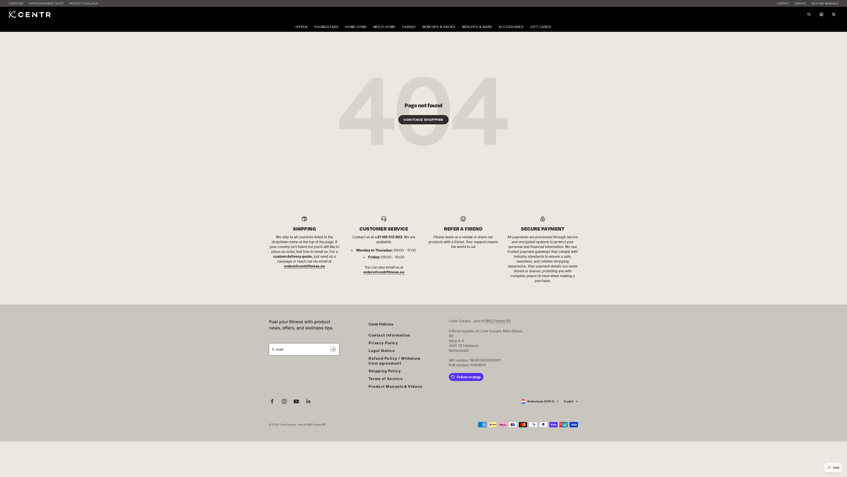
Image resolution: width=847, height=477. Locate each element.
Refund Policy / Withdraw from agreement (394, 361)
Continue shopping (423, 120)
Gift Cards (540, 27)
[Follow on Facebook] (272, 401)
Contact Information (389, 335)
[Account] (821, 14)
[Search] (809, 14)
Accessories (511, 27)
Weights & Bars (477, 27)
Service (800, 3)
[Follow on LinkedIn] (308, 401)
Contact (783, 3)
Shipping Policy (385, 371)
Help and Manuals (824, 3)
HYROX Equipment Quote (46, 3)
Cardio (409, 27)
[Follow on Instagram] (284, 401)
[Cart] (833, 14)
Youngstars (326, 27)
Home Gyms (356, 27)
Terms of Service (386, 379)
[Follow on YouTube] (296, 401)
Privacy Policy (383, 343)
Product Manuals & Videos (395, 386)
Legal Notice (382, 350)
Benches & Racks (438, 27)
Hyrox (302, 27)
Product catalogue (83, 3)
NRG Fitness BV (498, 321)
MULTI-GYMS (384, 27)
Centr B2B (16, 3)
